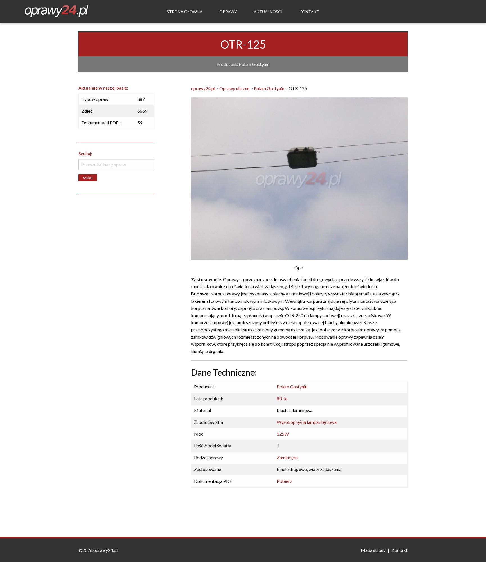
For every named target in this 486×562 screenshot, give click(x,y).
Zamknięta (287, 457)
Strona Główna (184, 11)
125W (283, 433)
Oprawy (228, 11)
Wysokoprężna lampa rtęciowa (307, 422)
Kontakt (309, 11)
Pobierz (284, 481)
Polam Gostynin (292, 386)
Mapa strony (373, 550)
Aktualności (268, 11)
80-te (282, 398)
